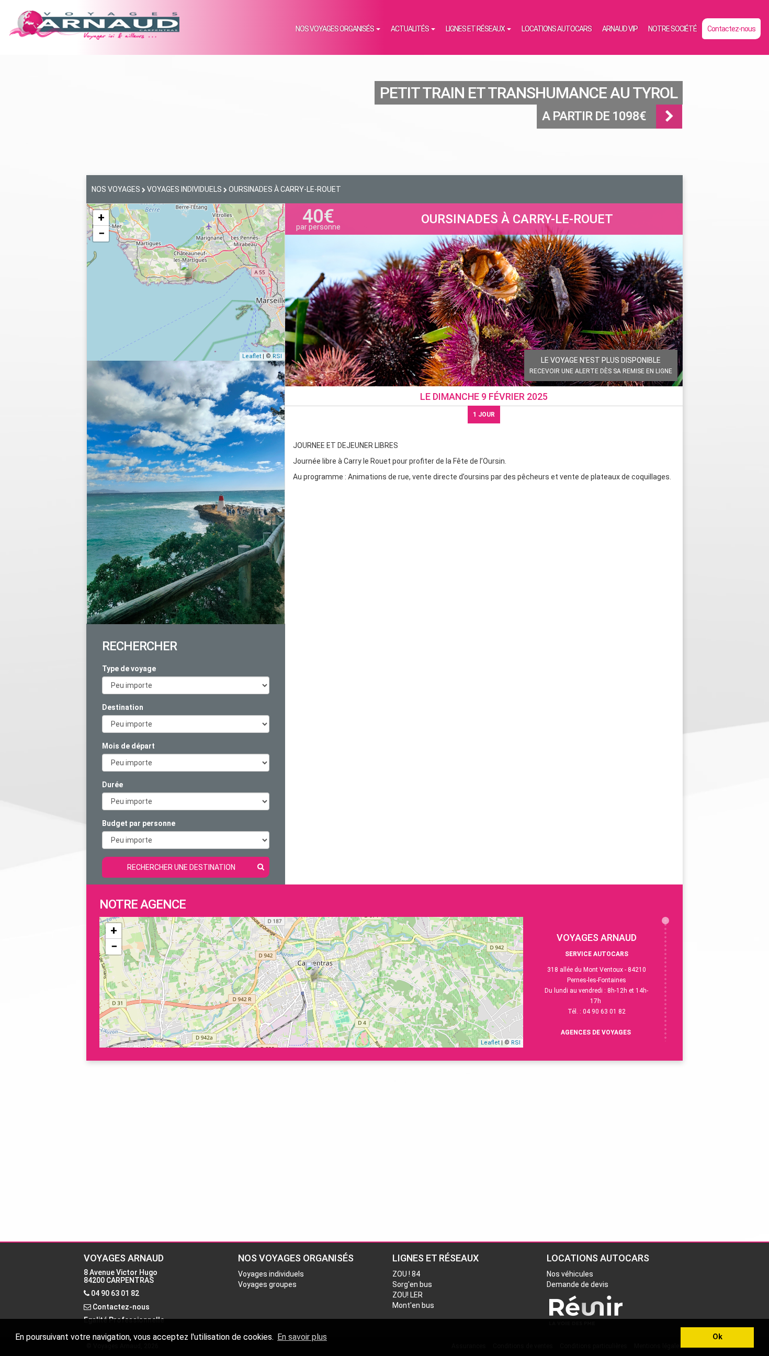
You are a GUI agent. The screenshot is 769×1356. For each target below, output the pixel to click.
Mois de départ (128, 746)
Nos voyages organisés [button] (335, 29)
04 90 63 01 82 (115, 1293)
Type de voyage (129, 668)
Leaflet (251, 356)
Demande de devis (577, 1284)
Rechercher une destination (181, 867)
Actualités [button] (410, 29)
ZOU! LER (407, 1295)
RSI (277, 356)
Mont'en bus (413, 1305)
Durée (112, 784)
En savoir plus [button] (302, 1337)
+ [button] (101, 217)
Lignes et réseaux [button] (476, 29)
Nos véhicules (570, 1274)
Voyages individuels (271, 1274)
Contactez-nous (731, 29)
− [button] (101, 233)
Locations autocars (557, 29)
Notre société (672, 29)
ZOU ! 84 (406, 1274)
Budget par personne (138, 823)
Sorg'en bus (412, 1284)
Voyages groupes (267, 1284)
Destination (122, 707)
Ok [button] (717, 1336)
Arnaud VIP (620, 29)
